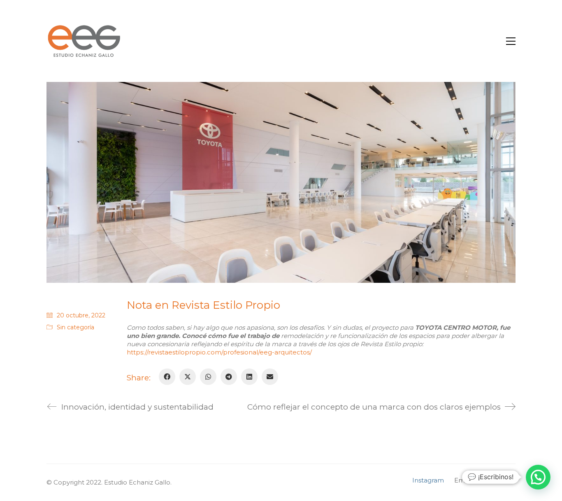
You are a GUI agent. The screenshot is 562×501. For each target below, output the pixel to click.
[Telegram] (229, 376)
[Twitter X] (187, 376)
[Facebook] (167, 376)
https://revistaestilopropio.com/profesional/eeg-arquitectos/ (219, 352)
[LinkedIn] (249, 376)
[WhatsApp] (208, 376)
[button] (511, 41)
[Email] (270, 376)
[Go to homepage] (83, 41)
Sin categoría (75, 327)
